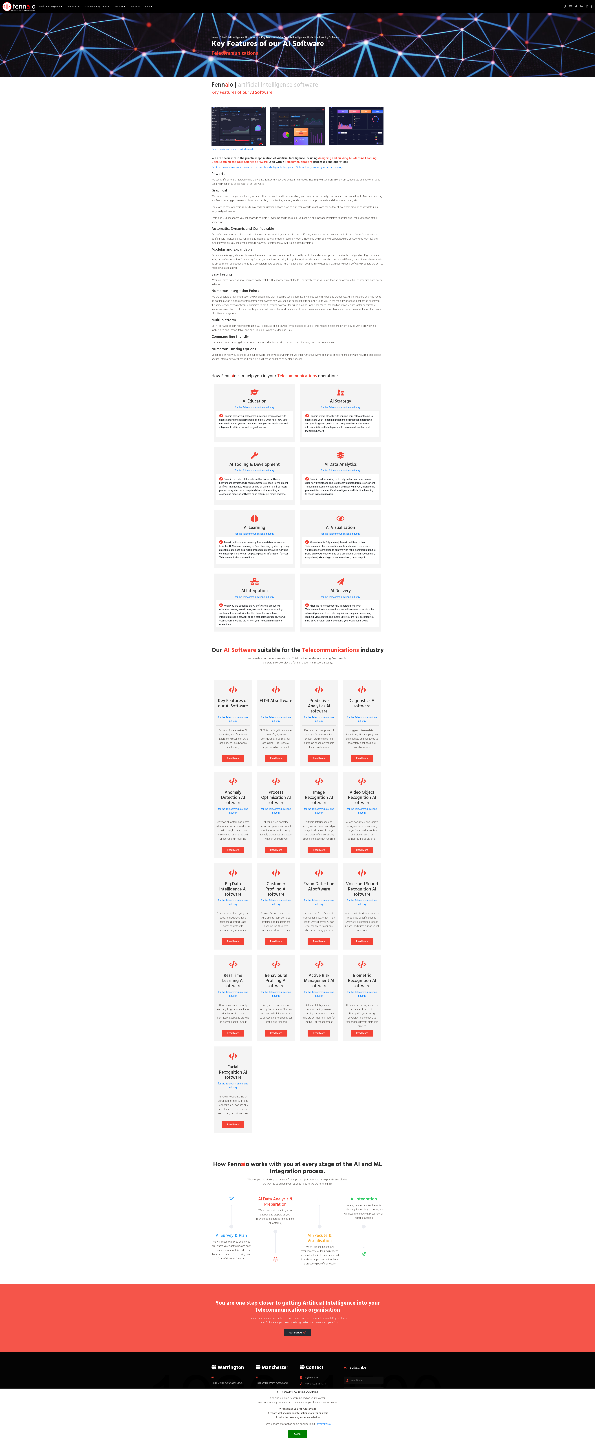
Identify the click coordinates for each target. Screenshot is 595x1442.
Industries (73, 7)
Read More (233, 758)
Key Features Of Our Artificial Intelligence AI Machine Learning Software (300, 37)
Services (119, 7)
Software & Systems (96, 7)
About (134, 7)
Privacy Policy (323, 1423)
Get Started (295, 1332)
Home (215, 37)
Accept (297, 1434)
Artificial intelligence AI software (239, 37)
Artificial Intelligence (50, 7)
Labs (148, 7)
